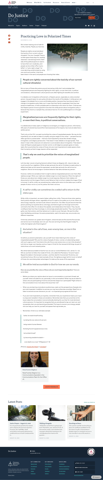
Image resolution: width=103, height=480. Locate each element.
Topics (18, 25)
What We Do (37, 2)
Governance (62, 473)
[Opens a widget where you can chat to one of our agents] (96, 477)
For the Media (62, 471)
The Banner (62, 464)
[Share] (9, 35)
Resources (56, 2)
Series (31, 25)
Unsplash (43, 347)
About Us (11, 25)
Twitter (32, 471)
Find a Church (48, 464)
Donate (46, 468)
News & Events (65, 2)
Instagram (91, 25)
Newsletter (94, 25)
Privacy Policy (11, 475)
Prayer (37, 25)
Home (9, 7)
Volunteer (47, 471)
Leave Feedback (51, 387)
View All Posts (89, 402)
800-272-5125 (81, 463)
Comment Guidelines (64, 468)
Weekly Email (34, 464)
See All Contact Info (78, 475)
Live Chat (80, 472)
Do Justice (15, 7)
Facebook (86, 25)
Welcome (29, 2)
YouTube (88, 25)
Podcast (44, 25)
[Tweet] (9, 39)
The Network (34, 466)
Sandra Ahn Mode (32, 347)
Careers (47, 473)
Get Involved (47, 2)
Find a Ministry (48, 466)
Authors (24, 25)
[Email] (9, 42)
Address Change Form (64, 466)
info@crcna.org (82, 467)
